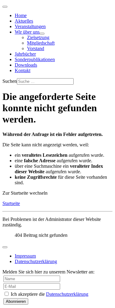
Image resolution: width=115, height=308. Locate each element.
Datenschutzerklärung (36, 261)
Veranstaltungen (30, 26)
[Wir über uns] (42, 34)
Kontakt (22, 70)
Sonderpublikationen (35, 59)
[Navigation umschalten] (4, 7)
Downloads (26, 65)
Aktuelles (24, 21)
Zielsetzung (38, 37)
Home (21, 15)
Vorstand (35, 48)
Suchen (9, 81)
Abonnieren (16, 301)
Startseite (11, 203)
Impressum (25, 255)
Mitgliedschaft (41, 43)
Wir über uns (27, 32)
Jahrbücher (25, 54)
